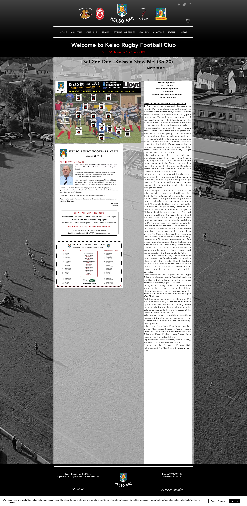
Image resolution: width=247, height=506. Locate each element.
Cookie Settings (218, 501)
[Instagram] (189, 4)
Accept (235, 501)
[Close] (243, 501)
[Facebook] (179, 4)
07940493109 (175, 474)
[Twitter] (184, 4)
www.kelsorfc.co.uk (172, 476)
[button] (188, 21)
